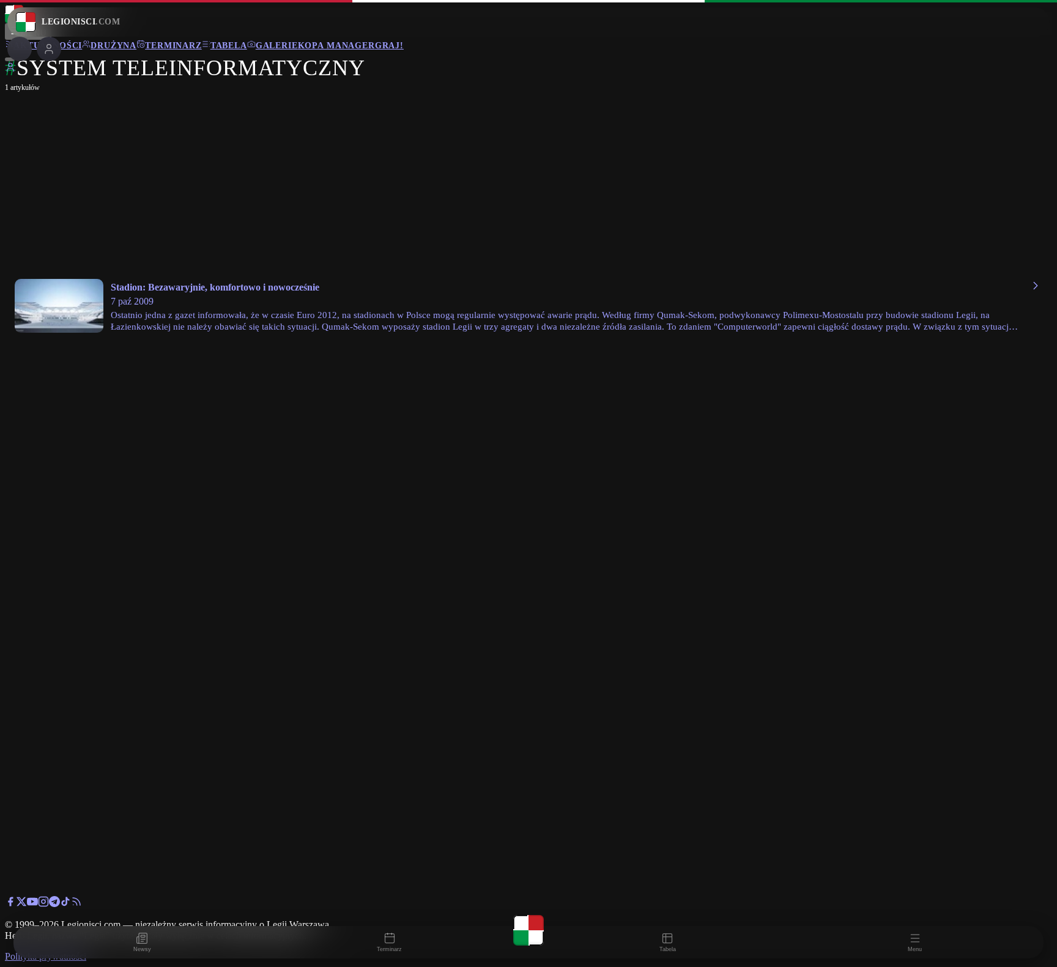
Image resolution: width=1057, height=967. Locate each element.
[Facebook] (10, 903)
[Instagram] (43, 903)
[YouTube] (32, 903)
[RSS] (76, 903)
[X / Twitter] (21, 903)
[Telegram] (54, 903)
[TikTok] (65, 903)
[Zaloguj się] (10, 69)
